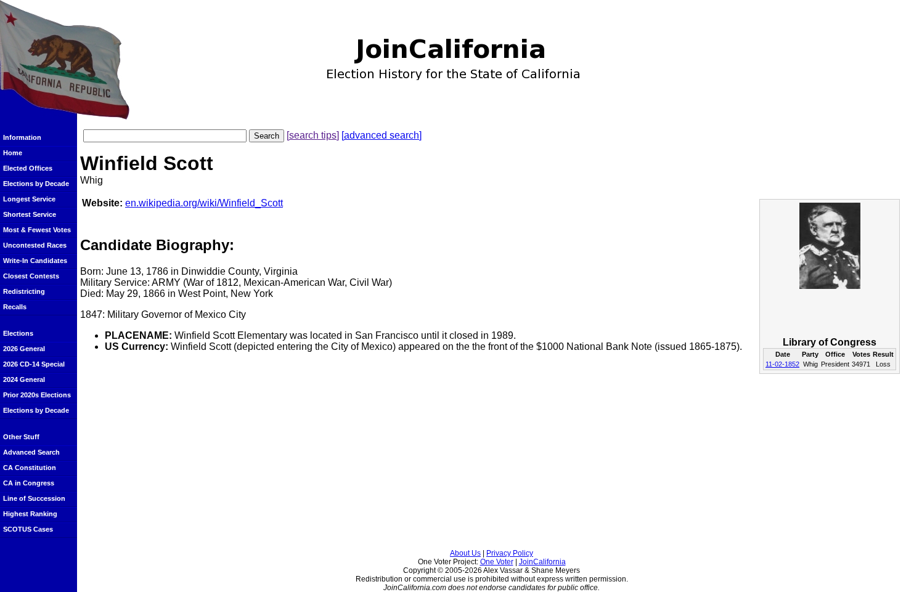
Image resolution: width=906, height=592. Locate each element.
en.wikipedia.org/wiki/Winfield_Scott (204, 203)
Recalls (15, 306)
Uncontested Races (35, 245)
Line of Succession (34, 498)
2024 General (24, 379)
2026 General (24, 348)
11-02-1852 (782, 364)
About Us (465, 553)
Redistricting (24, 291)
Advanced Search (31, 452)
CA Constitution (29, 467)
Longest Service (29, 199)
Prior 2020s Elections (37, 395)
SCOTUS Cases (28, 529)
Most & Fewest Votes (37, 229)
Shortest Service (29, 214)
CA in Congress (28, 483)
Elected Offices (27, 168)
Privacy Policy (509, 553)
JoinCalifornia (542, 562)
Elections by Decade (36, 183)
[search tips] (313, 135)
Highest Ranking (30, 513)
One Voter (496, 562)
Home (12, 152)
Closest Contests (31, 276)
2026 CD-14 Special (34, 364)
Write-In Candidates (35, 260)
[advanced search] (381, 135)
